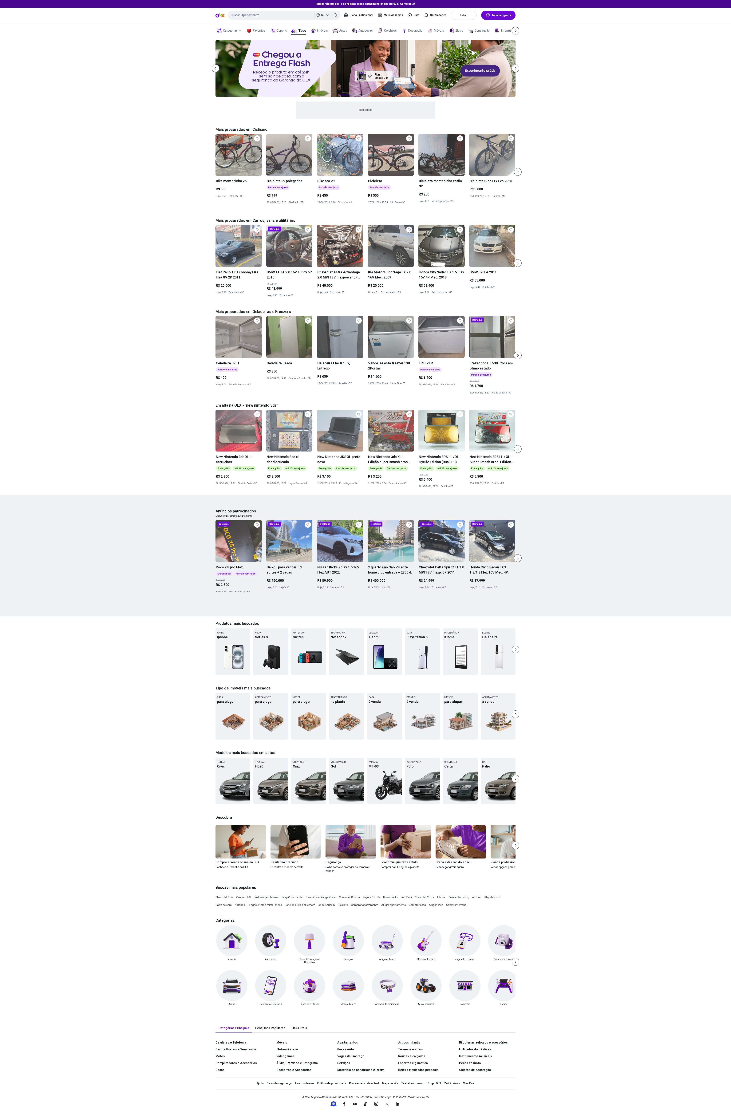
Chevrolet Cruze (424, 897)
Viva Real (469, 1083)
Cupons (282, 30)
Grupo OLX (434, 1083)
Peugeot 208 (243, 897)
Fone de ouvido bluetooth (300, 904)
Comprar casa (417, 904)
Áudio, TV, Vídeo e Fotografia (297, 1063)
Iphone (441, 897)
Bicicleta (343, 904)
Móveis (439, 30)
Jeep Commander (292, 897)
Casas (219, 1070)
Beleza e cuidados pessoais (418, 1070)
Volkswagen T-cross (267, 897)
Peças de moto (470, 1063)
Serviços (343, 1063)
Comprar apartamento (364, 904)
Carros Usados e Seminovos (235, 1049)
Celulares (390, 30)
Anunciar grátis (501, 15)
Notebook (240, 904)
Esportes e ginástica (413, 1063)
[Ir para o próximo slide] (518, 172)
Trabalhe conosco (413, 1083)
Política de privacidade (331, 1083)
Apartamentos (347, 1042)
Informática (508, 30)
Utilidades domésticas (475, 1049)
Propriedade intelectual (364, 1083)
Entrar (464, 15)
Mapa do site (390, 1083)
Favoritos (259, 30)
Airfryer (476, 897)
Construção (482, 30)
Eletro (459, 30)
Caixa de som (223, 904)
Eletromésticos (287, 1049)
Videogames (285, 1056)
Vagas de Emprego (350, 1056)
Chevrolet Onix (224, 897)
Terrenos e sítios (410, 1049)
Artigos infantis (409, 1042)
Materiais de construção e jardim (361, 1070)
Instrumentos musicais (475, 1056)
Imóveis (322, 30)
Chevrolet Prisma (349, 897)
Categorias (230, 30)
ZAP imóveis (452, 1083)
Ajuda (260, 1083)
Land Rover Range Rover (321, 897)
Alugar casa (436, 904)
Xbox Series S (326, 904)
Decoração (415, 30)
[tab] (233, 1028)
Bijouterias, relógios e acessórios (483, 1042)
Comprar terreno (456, 904)
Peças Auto (345, 1049)
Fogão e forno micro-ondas (265, 904)
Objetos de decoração (475, 1070)
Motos (220, 1056)
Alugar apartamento (393, 904)
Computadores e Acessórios (236, 1063)
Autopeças (365, 30)
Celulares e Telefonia (230, 1042)
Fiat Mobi (406, 897)
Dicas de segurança (279, 1083)
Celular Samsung (458, 897)
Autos (343, 30)
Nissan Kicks (390, 897)
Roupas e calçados (411, 1056)
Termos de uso (304, 1083)
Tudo (302, 31)
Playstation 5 (492, 897)
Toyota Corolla (371, 897)
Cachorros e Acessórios (293, 1070)
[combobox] (284, 15)
